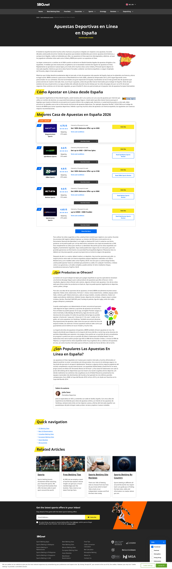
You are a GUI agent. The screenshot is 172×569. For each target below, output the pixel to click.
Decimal (156, 550)
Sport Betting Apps (42, 542)
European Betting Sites (46, 437)
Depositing (127, 11)
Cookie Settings (148, 565)
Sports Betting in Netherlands (42, 548)
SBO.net (75, 522)
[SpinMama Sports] (50, 150)
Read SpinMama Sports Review (123, 155)
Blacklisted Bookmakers (66, 557)
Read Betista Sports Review (123, 196)
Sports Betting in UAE (43, 558)
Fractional (157, 547)
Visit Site (123, 127)
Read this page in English (86, 37)
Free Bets (67, 11)
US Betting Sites (44, 428)
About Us (87, 555)
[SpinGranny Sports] (50, 212)
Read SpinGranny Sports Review (123, 217)
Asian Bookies (43, 440)
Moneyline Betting (90, 552)
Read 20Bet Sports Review (123, 175)
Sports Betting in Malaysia (45, 544)
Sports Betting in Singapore (45, 555)
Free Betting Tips (72, 474)
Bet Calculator (89, 550)
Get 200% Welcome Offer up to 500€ (85, 191)
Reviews (113, 11)
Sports (91, 11)
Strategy (103, 11)
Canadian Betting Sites (46, 434)
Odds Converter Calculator (89, 546)
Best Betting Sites (53, 11)
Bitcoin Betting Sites (69, 547)
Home (41, 11)
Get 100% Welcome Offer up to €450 (85, 128)
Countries (78, 11)
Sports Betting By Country (46, 17)
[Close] (170, 562)
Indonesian (157, 561)
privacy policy (71, 524)
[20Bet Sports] (50, 171)
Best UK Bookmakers (46, 431)
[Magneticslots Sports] (50, 128)
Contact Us (87, 558)
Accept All (161, 565)
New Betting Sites (68, 544)
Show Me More (86, 231)
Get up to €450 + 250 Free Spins (83, 150)
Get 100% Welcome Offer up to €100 (85, 171)
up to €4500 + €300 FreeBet (81, 212)
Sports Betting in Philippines (46, 552)
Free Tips (87, 542)
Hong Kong (157, 557)
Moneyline (157, 554)
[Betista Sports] (50, 191)
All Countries (43, 443)
